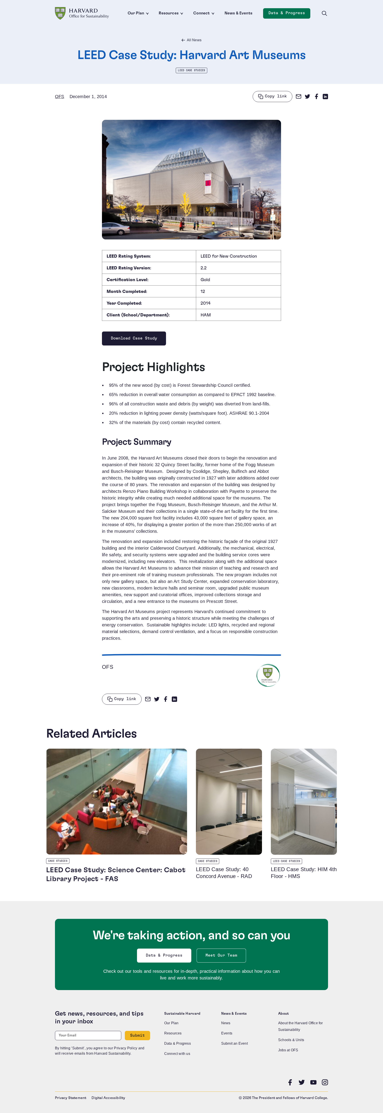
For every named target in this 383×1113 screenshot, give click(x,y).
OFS (59, 96)
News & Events (238, 13)
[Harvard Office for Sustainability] (82, 13)
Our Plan (136, 13)
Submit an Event (234, 1043)
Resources (169, 13)
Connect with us (177, 1054)
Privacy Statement (70, 1098)
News (226, 1023)
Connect (201, 13)
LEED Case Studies (191, 70)
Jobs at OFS (288, 1050)
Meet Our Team (221, 955)
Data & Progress (289, 14)
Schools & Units (291, 1040)
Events (226, 1033)
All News (194, 40)
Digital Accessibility (108, 1098)
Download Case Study (134, 339)
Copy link (276, 96)
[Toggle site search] (324, 13)
